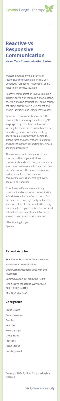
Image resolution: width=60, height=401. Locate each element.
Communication (14, 315)
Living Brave (12, 335)
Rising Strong (13, 345)
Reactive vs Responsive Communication (28, 259)
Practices (11, 340)
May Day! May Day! (16, 293)
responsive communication (20, 79)
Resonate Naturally (43, 388)
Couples (10, 320)
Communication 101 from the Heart (25, 278)
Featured (11, 325)
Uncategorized (14, 351)
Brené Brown (13, 309)
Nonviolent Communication (21, 264)
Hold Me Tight (13, 330)
